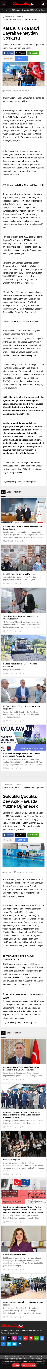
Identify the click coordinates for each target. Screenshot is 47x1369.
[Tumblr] (20, 1344)
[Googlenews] (42, 1338)
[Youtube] (25, 1338)
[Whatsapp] (36, 1338)
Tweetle (22, 53)
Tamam (16, 1365)
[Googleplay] (9, 1344)
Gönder (35, 53)
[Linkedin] (20, 1338)
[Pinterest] (31, 1338)
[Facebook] (3, 1338)
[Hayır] (44, 1361)
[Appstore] (3, 1344)
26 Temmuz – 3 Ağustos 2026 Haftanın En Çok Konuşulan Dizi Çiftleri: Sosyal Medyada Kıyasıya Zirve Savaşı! (29, 10)
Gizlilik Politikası (28, 1365)
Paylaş (10, 53)
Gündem (18, 17)
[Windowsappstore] (14, 1344)
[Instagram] (14, 1338)
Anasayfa (8, 17)
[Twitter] (9, 1338)
